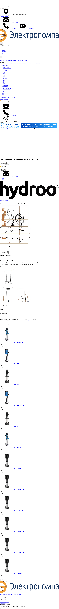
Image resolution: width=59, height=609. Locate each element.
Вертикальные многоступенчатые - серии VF (16, 128)
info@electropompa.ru (15, 22)
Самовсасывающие (5, 70)
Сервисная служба (4, 90)
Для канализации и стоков (25, 61)
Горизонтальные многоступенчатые (8, 66)
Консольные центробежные (7, 68)
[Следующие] (2, 579)
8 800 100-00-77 (14, 28)
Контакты (3, 53)
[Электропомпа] (29, 41)
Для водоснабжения (2, 61)
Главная (3, 64)
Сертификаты (3, 50)
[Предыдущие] (0, 579)
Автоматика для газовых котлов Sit (20, 63)
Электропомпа (2, 128)
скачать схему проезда (30, 311)
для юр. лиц (51, 320)
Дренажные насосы (6, 67)
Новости (3, 52)
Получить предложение (3, 169)
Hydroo (8, 128)
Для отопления (8, 61)
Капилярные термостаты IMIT (36, 63)
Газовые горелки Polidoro (11, 63)
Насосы (6, 128)
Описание (3, 177)
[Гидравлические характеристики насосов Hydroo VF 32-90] (15, 244)
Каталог (1, 44)
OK (0, 608)
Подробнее (4, 389)
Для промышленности (13, 61)
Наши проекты (4, 51)
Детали (3, 178)
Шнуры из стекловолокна (28, 63)
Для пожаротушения (19, 61)
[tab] (30, 177)
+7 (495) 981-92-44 (2, 47)
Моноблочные (5, 69)
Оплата (3, 179)
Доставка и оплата (4, 92)
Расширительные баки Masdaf (4, 63)
